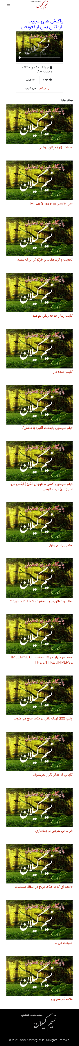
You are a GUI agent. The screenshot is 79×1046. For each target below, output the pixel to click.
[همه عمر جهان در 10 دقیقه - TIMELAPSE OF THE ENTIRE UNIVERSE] (39, 634)
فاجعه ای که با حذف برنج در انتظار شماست (44, 887)
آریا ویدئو (45, 88)
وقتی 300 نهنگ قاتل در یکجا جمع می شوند (43, 718)
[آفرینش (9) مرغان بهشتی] (39, 124)
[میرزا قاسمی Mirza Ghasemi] (39, 181)
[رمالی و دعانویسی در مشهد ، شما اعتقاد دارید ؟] (39, 578)
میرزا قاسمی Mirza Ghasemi (51, 203)
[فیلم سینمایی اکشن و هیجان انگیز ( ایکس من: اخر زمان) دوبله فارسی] (39, 461)
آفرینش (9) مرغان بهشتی (56, 147)
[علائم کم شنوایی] (39, 976)
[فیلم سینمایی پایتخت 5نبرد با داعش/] (39, 405)
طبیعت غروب (64, 943)
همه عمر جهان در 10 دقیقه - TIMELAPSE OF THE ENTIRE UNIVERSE (41, 660)
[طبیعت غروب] (39, 920)
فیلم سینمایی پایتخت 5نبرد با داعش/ (47, 428)
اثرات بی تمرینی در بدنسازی (54, 831)
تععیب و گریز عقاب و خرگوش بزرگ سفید (45, 260)
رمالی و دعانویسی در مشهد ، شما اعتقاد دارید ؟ (41, 601)
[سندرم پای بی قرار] (39, 522)
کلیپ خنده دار (63, 372)
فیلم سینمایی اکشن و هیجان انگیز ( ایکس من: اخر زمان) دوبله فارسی (41, 486)
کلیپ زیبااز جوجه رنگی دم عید (53, 316)
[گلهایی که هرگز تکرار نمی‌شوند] (39, 752)
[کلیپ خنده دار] (39, 349)
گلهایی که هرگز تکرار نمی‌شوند (53, 775)
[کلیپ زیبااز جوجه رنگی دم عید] (39, 293)
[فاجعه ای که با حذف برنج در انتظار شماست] (39, 864)
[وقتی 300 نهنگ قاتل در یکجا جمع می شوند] (39, 696)
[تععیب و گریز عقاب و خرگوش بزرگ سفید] (39, 237)
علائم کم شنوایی (62, 999)
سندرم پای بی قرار (61, 545)
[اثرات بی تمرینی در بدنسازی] (39, 808)
